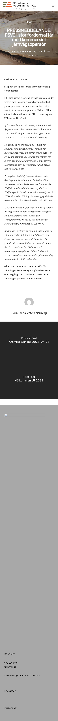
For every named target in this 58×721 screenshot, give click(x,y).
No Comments (29, 55)
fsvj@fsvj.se (10, 666)
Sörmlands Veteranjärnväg (23, 51)
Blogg (29, 22)
